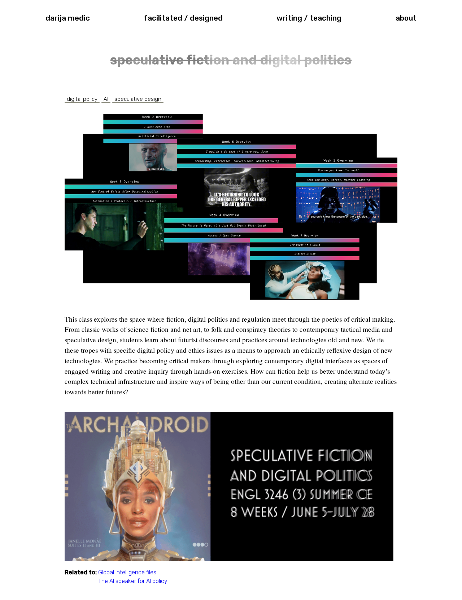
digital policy (82, 99)
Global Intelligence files (127, 572)
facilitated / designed (183, 18)
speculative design (137, 99)
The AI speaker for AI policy (132, 581)
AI (106, 99)
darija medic (67, 18)
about (406, 18)
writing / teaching (308, 18)
